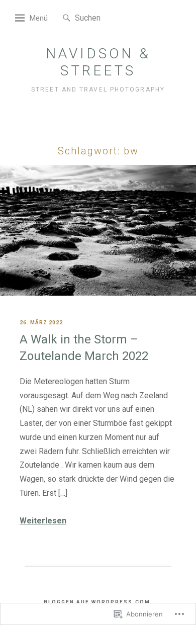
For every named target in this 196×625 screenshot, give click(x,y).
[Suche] (66, 18)
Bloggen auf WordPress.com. (98, 602)
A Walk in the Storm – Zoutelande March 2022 (84, 348)
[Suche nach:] (105, 17)
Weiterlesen (43, 520)
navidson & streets (98, 62)
